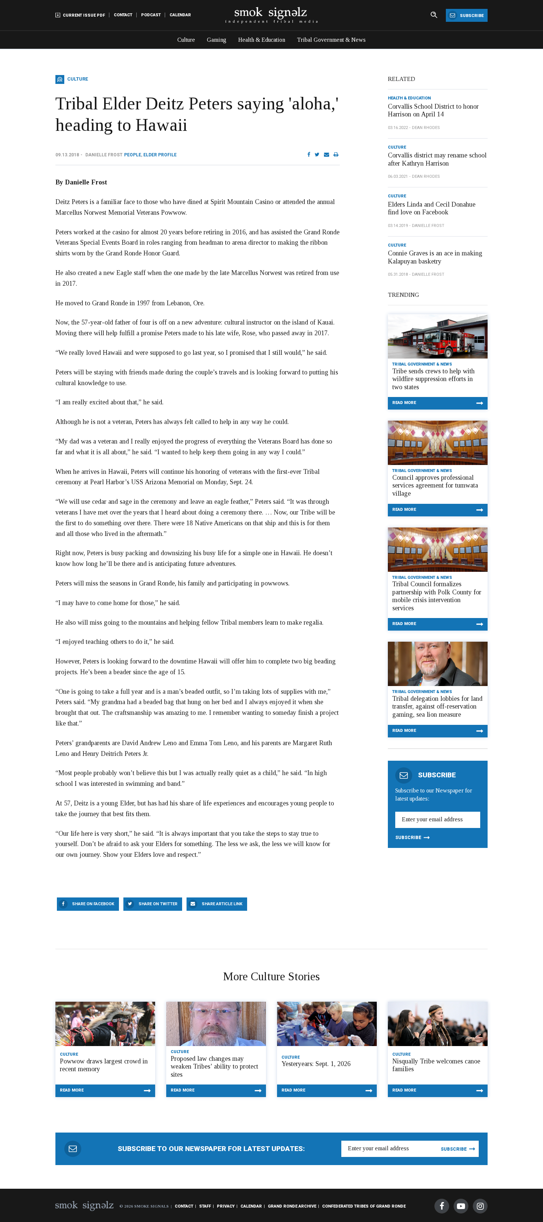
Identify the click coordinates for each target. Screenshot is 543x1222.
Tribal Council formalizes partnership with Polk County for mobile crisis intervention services (436, 596)
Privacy (226, 1206)
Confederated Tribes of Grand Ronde (364, 1206)
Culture (186, 40)
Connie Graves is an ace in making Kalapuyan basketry (435, 257)
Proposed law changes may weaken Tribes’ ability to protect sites (214, 1066)
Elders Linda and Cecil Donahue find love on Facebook (431, 208)
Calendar (180, 15)
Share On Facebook (93, 904)
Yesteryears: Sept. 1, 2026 (316, 1063)
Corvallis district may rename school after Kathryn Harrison (437, 159)
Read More (404, 402)
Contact (123, 15)
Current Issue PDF (83, 15)
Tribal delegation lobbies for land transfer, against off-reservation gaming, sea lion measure (437, 706)
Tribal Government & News (331, 40)
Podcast (151, 15)
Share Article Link (222, 904)
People (132, 154)
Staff (205, 1206)
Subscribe (471, 15)
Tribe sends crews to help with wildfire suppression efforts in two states (433, 379)
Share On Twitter (158, 904)
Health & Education (261, 40)
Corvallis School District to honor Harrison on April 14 (433, 110)
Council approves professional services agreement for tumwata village (435, 485)
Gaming (216, 40)
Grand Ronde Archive (292, 1206)
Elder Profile (160, 154)
